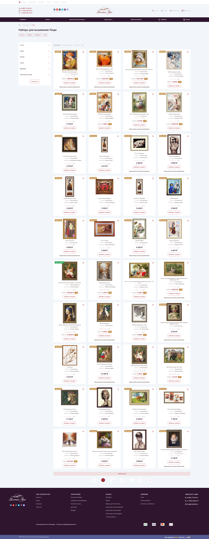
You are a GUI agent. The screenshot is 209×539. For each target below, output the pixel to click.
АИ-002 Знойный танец (70, 198)
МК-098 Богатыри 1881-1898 (174, 367)
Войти (165, 10)
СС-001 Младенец (139, 153)
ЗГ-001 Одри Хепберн (139, 451)
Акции (188, 19)
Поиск (156, 10)
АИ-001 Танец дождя (139, 198)
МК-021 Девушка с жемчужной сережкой (70, 325)
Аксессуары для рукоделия (114, 513)
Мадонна (38, 35)
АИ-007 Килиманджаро (104, 198)
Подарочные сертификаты (79, 500)
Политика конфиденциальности (66, 524)
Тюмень (23, 2)
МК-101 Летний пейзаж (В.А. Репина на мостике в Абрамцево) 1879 (174, 279)
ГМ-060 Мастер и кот (104, 282)
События (38, 507)
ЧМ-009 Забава (139, 240)
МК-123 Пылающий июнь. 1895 (104, 69)
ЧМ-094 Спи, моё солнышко (69, 72)
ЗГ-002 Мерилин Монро (104, 409)
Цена (82, 45)
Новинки (163, 19)
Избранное (175, 10)
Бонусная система (76, 497)
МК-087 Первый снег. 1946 (139, 325)
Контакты (41, 2)
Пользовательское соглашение (45, 524)
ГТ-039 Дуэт (70, 367)
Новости (56, 2)
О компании (32, 2)
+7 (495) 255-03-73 (192, 501)
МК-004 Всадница (104, 323)
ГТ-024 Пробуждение (174, 156)
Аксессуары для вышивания (114, 507)
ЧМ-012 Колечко (69, 240)
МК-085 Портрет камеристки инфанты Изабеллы (174, 449)
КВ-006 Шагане (174, 198)
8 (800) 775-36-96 (192, 497)
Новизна (77, 45)
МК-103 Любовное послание (104, 364)
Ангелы (22, 35)
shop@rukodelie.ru (192, 504)
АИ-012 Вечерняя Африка (174, 409)
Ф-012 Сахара (104, 240)
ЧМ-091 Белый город (174, 114)
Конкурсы (39, 504)
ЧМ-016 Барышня (174, 240)
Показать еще (122, 473)
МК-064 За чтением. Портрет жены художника (104, 451)
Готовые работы (111, 517)
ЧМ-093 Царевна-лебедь (174, 72)
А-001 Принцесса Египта (69, 409)
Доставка (74, 507)
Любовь (30, 35)
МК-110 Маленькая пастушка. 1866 (139, 114)
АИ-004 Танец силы (104, 156)
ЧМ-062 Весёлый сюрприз (70, 114)
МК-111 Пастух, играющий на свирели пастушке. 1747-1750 (139, 282)
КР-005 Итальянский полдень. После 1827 (69, 282)
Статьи (49, 2)
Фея (45, 35)
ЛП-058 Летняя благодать (139, 409)
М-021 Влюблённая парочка (69, 451)
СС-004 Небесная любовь (69, 156)
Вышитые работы (136, 19)
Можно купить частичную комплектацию (70, 87)
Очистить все (34, 81)
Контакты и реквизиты (147, 504)
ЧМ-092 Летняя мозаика (104, 114)
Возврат (73, 510)
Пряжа (47, 19)
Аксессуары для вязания (113, 510)
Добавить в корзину (69, 82)
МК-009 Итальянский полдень (139, 365)
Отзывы (63, 2)
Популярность (66, 45)
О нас (142, 497)
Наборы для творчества (76, 19)
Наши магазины (145, 500)
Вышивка (23, 19)
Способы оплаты (76, 504)
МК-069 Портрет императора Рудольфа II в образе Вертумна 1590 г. (174, 323)
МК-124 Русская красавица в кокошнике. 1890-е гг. (139, 69)
